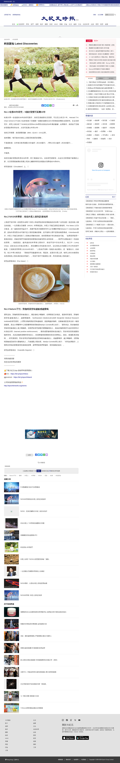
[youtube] (79, 720)
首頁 (13, 24)
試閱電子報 (7, 14)
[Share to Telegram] (48, 105)
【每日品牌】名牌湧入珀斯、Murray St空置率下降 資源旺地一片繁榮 (102, 63)
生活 (70, 24)
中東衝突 (92, 253)
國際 (46, 24)
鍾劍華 (97, 120)
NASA (40, 475)
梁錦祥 (97, 124)
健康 (75, 24)
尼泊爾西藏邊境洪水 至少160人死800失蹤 (102, 91)
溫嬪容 (95, 139)
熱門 (32, 24)
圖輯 (34, 744)
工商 (34, 747)
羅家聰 (112, 124)
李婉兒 (97, 135)
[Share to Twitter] (45, 105)
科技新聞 (15, 39)
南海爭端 (92, 251)
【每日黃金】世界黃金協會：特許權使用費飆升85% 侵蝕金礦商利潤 (101, 82)
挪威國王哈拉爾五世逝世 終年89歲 (99, 48)
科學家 (33, 475)
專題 (6, 744)
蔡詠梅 (112, 127)
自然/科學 (86, 24)
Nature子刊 (12, 475)
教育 (101, 24)
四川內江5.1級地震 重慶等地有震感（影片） (102, 51)
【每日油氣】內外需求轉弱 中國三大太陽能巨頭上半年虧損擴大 (102, 66)
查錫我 (103, 139)
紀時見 (92, 243)
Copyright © (92, 759)
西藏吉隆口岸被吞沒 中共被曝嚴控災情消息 (102, 103)
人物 (6, 750)
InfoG (56, 24)
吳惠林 (89, 135)
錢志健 (89, 124)
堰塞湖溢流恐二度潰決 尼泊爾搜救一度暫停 (101, 54)
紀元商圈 (100, 14)
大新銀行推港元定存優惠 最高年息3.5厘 (101, 97)
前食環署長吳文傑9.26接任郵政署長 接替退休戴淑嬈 (102, 72)
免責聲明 (76, 759)
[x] (75, 720)
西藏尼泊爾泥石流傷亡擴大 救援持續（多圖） (102, 45)
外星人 (26, 475)
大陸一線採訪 (94, 266)
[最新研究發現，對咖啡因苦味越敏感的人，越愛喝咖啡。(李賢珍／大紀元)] (41, 283)
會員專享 (21, 24)
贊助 (94, 14)
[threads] (71, 720)
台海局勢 (92, 248)
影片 (6, 723)
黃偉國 (89, 127)
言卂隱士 (106, 135)
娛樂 (106, 24)
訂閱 (49, 471)
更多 (110, 139)
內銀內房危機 (94, 258)
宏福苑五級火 (94, 272)
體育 (97, 24)
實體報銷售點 (16, 14)
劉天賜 (105, 120)
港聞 (36, 24)
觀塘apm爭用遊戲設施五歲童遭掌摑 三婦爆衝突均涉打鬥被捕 (101, 88)
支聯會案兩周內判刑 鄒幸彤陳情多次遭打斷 (102, 100)
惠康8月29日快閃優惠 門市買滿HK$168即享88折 (102, 85)
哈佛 (51, 475)
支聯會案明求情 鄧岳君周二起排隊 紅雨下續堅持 (102, 106)
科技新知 (58, 475)
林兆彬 (89, 131)
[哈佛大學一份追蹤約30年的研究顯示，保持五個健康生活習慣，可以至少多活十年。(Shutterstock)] (41, 72)
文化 (79, 24)
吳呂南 (105, 124)
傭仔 (96, 131)
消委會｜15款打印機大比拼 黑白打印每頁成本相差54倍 (102, 94)
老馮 (113, 135)
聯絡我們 (68, 759)
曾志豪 (89, 120)
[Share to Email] (53, 105)
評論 (65, 24)
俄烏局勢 (92, 256)
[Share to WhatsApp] (50, 105)
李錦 (110, 131)
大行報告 (92, 261)
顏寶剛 (97, 127)
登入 (39, 471)
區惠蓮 (89, 142)
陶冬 (88, 139)
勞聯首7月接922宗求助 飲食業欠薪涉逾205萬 (102, 60)
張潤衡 (103, 131)
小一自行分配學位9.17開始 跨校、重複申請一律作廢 (102, 57)
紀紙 (92, 24)
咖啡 (20, 475)
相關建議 (60, 759)
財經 (51, 24)
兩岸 (41, 24)
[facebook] (67, 720)
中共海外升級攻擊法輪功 (97, 269)
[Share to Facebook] (43, 105)
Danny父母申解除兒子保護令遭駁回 (99, 69)
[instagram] (62, 720)
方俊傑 (112, 120)
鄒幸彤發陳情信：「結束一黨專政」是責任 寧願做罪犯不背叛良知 (101, 109)
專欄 (60, 24)
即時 (27, 24)
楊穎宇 (105, 127)
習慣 (46, 475)
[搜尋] (115, 15)
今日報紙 (7, 720)
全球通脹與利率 (94, 245)
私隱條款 (83, 759)
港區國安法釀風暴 (95, 264)
